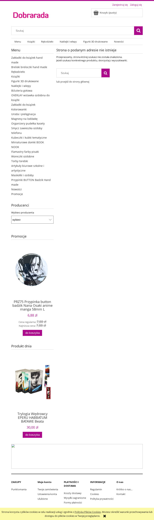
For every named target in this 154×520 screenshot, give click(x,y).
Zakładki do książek (23, 104)
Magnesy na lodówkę (24, 119)
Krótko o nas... (124, 489)
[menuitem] (17, 41)
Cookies (94, 494)
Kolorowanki (19, 109)
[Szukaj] (138, 30)
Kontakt (120, 494)
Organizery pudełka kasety (28, 123)
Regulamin (96, 489)
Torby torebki (19, 161)
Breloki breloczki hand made (29, 67)
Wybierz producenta (22, 212)
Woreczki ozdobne (22, 156)
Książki (15, 76)
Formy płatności (73, 502)
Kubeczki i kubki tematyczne (29, 137)
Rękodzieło (18, 72)
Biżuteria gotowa (21, 90)
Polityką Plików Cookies (88, 512)
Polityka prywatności (101, 498)
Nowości (16, 189)
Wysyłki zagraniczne (75, 498)
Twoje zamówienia (48, 489)
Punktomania (18, 489)
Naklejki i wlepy (21, 86)
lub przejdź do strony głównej (72, 81)
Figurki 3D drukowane (25, 81)
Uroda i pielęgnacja (23, 114)
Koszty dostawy (73, 493)
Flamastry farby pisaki (25, 151)
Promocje (17, 194)
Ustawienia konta (47, 494)
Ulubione (43, 498)
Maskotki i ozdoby (22, 175)
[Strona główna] (30, 14)
